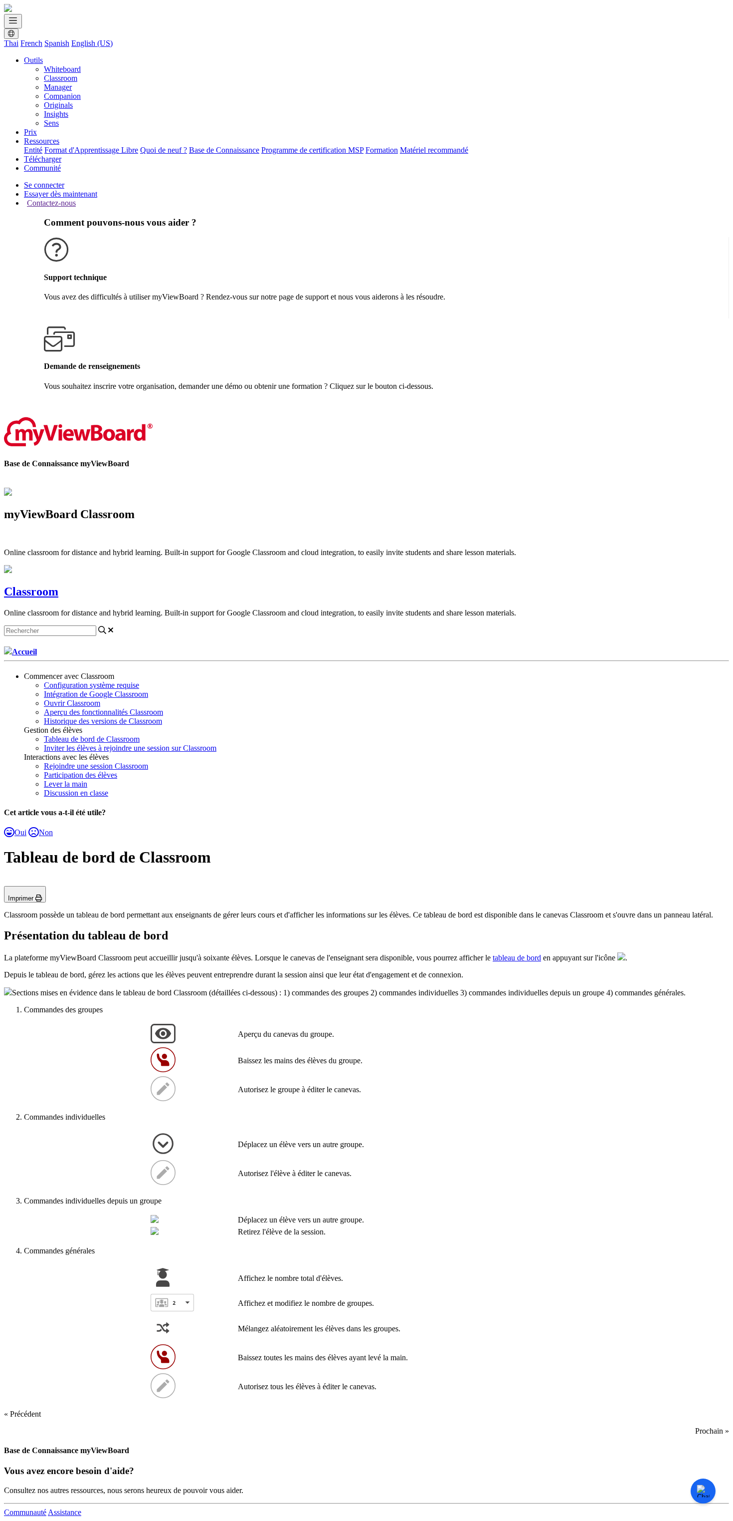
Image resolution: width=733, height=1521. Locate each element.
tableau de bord (517, 957)
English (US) (92, 43)
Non (46, 832)
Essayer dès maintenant (60, 194)
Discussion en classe (76, 793)
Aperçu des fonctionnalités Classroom (103, 712)
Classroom (60, 78)
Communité (42, 168)
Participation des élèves (80, 775)
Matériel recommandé (434, 150)
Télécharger (42, 159)
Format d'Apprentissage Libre (91, 150)
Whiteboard (62, 69)
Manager (58, 87)
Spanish (56, 43)
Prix (30, 132)
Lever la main (65, 784)
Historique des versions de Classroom (103, 721)
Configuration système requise (91, 685)
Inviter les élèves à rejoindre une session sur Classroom (130, 748)
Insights (56, 114)
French (31, 43)
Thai (11, 43)
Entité (33, 150)
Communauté (25, 1512)
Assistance (64, 1512)
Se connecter (44, 185)
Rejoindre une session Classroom (96, 766)
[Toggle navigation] (13, 21)
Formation (382, 150)
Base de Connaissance (224, 150)
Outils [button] (33, 60)
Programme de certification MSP (312, 150)
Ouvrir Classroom (72, 703)
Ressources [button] (41, 141)
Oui (20, 832)
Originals (58, 105)
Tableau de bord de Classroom (92, 739)
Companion (62, 96)
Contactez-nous (51, 203)
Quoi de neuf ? (163, 150)
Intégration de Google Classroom (96, 694)
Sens (51, 123)
